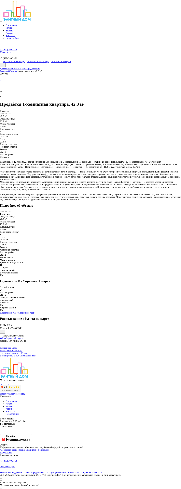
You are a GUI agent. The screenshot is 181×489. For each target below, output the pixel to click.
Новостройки (12, 38)
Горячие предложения (29, 68)
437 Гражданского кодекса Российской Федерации (24, 450)
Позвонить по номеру (14, 61)
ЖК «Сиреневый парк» (11, 338)
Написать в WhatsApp (38, 61)
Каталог (9, 30)
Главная (4, 71)
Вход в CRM (6, 452)
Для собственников (9, 68)
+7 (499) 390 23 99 (8, 461)
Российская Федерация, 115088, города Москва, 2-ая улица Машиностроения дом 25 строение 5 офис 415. (51, 472)
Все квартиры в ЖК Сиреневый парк (18, 355)
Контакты (10, 35)
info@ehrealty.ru (7, 466)
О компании (12, 25)
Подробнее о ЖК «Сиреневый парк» (17, 313)
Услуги (9, 28)
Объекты (12, 71)
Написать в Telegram (61, 61)
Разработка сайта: (12, 394)
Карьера (9, 33)
